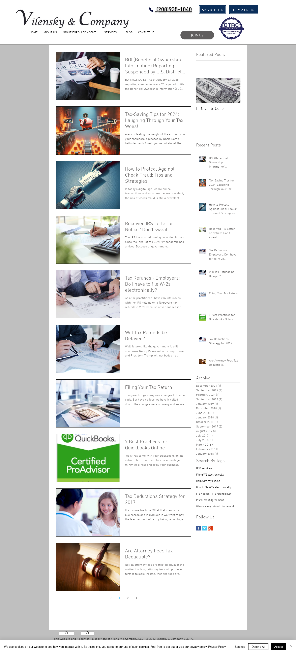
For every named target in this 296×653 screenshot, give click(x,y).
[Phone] (151, 9)
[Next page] (136, 598)
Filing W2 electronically (210, 475)
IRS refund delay (222, 494)
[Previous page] (111, 598)
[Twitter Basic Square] (204, 528)
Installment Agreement (210, 500)
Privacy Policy (217, 647)
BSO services (204, 468)
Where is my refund (207, 506)
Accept (278, 647)
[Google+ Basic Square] (210, 528)
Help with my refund (208, 481)
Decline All (258, 647)
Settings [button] (240, 647)
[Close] (291, 646)
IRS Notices (203, 494)
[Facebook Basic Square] (198, 528)
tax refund (228, 506)
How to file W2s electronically (213, 487)
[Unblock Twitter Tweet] (87, 633)
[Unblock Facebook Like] (66, 633)
